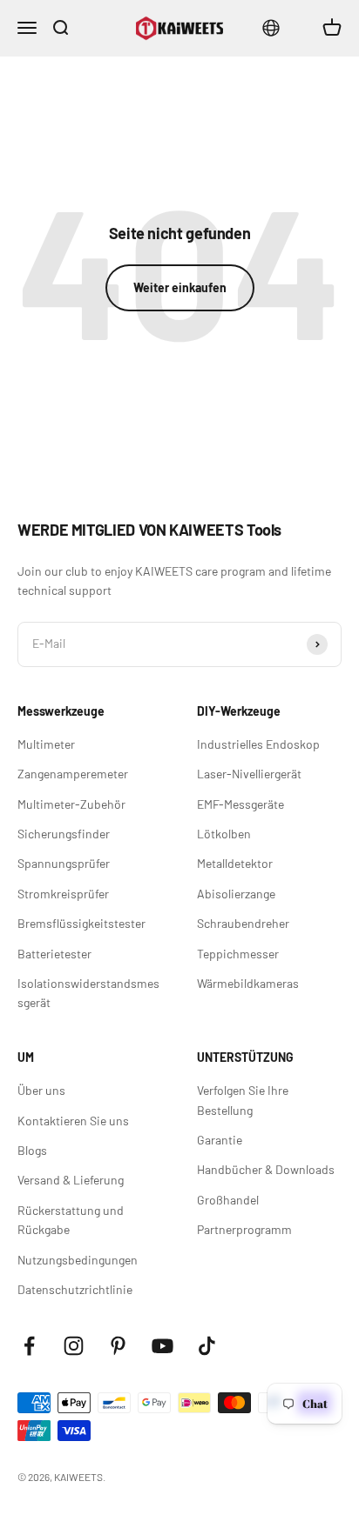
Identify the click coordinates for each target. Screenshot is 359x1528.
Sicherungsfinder (63, 833)
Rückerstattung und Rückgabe (70, 1220)
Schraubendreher (243, 923)
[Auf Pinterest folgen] (118, 1346)
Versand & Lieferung (70, 1179)
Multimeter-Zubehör (71, 804)
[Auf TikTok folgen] (207, 1346)
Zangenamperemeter (72, 773)
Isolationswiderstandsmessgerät (88, 993)
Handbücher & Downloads (266, 1169)
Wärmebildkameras (248, 983)
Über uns (41, 1090)
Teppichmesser (238, 953)
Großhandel (228, 1199)
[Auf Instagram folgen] (73, 1346)
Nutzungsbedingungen (77, 1259)
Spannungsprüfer (63, 863)
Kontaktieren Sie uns (73, 1120)
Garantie (219, 1139)
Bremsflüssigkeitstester (81, 923)
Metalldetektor (235, 863)
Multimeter (46, 744)
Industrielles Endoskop (258, 744)
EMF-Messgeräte (240, 804)
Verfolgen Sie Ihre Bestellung (242, 1100)
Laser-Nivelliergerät (249, 773)
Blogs (32, 1150)
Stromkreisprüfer (63, 893)
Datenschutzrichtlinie (74, 1289)
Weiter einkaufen (180, 287)
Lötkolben (224, 833)
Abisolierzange (236, 893)
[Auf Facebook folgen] (29, 1346)
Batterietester (54, 953)
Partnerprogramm (244, 1229)
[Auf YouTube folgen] (162, 1346)
